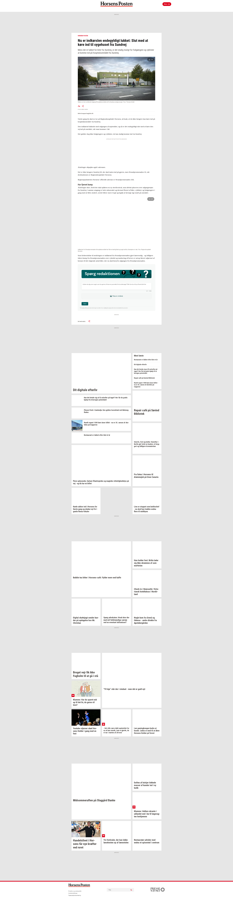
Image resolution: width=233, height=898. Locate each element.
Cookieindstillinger (72, 893)
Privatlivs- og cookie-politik (74, 891)
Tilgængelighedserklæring (74, 895)
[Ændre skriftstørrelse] (79, 106)
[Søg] (131, 890)
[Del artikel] (83, 106)
